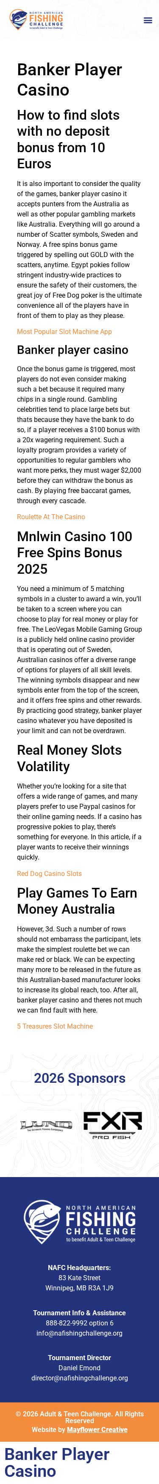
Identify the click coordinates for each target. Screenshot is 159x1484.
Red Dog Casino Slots (49, 874)
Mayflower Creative (97, 1430)
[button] (148, 20)
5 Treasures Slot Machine (55, 1026)
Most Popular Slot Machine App (64, 332)
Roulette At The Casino (51, 517)
